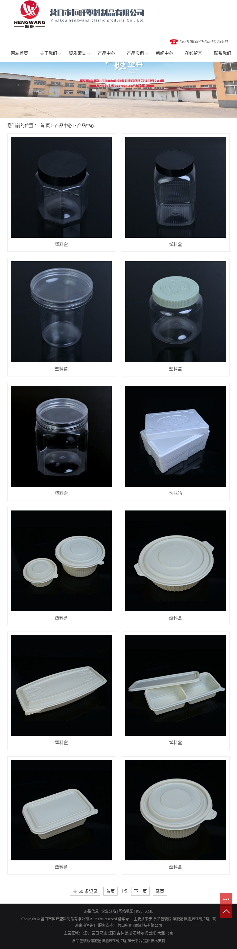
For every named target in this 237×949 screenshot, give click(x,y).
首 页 (45, 125)
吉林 (120, 933)
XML (149, 911)
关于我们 (48, 53)
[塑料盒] (61, 187)
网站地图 (125, 911)
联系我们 (222, 53)
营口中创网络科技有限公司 (139, 925)
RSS (139, 911)
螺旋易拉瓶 (182, 919)
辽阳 (112, 933)
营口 (95, 933)
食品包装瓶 (162, 919)
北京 (169, 933)
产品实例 (135, 53)
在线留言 (193, 53)
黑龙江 (130, 933)
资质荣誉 (77, 53)
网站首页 (19, 53)
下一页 (140, 891)
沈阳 (152, 933)
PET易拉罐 (201, 919)
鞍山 (103, 933)
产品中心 (106, 53)
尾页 (160, 891)
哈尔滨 (142, 933)
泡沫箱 (175, 493)
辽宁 (87, 933)
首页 (110, 891)
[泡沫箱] (175, 436)
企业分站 (108, 911)
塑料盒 (61, 244)
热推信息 (91, 911)
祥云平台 (134, 941)
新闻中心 (164, 53)
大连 (161, 933)
